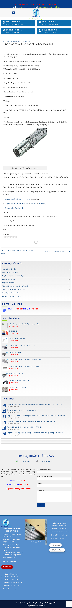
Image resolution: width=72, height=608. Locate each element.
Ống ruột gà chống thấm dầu (14, 208)
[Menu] (13, 12)
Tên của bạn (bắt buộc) (44, 469)
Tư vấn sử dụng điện (24, 41)
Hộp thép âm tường (8, 283)
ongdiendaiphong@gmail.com (49, 7)
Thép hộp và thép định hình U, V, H (13, 289)
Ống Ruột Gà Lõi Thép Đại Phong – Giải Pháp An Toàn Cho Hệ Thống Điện (31, 421)
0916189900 (14, 326)
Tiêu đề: (39, 483)
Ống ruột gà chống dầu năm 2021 (56, 251)
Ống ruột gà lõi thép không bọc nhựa (17, 199)
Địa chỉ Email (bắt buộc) (44, 476)
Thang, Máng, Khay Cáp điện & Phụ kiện (15, 286)
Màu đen (33, 203)
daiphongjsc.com (15, 555)
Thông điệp (40, 490)
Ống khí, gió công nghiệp (10, 293)
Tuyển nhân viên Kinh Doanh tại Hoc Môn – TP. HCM (24, 427)
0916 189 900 (23, 7)
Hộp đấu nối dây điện (9, 279)
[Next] (44, 523)
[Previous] (27, 523)
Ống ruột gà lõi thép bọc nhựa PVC (17, 203)
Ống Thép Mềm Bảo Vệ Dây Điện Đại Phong (21, 410)
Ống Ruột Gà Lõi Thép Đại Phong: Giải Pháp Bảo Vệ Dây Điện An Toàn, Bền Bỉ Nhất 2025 (36, 416)
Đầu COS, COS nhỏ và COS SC (11, 296)
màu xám (42, 203)
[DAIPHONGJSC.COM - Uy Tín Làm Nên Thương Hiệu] (36, 12)
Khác (4, 41)
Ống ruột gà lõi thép (9, 269)
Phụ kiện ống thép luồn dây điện (13, 276)
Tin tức (15, 41)
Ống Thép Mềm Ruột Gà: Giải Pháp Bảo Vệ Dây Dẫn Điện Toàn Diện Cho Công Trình (34, 404)
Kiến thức (9, 41)
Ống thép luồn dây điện (10, 272)
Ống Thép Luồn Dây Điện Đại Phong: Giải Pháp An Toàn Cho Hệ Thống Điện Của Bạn (35, 433)
